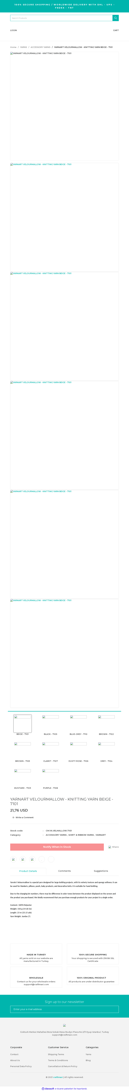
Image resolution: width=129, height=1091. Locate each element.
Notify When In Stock (57, 846)
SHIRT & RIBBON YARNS (81, 835)
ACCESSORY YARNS (56, 835)
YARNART (101, 835)
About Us (15, 1060)
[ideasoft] (48, 1088)
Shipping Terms (56, 1054)
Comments (64, 871)
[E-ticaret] (64, 1088)
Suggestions (101, 871)
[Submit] (115, 1009)
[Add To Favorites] (42, 859)
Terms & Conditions (58, 1060)
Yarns (88, 1054)
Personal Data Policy (21, 1066)
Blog (88, 1060)
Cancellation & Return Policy (62, 1066)
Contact (14, 1054)
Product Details (28, 871)
